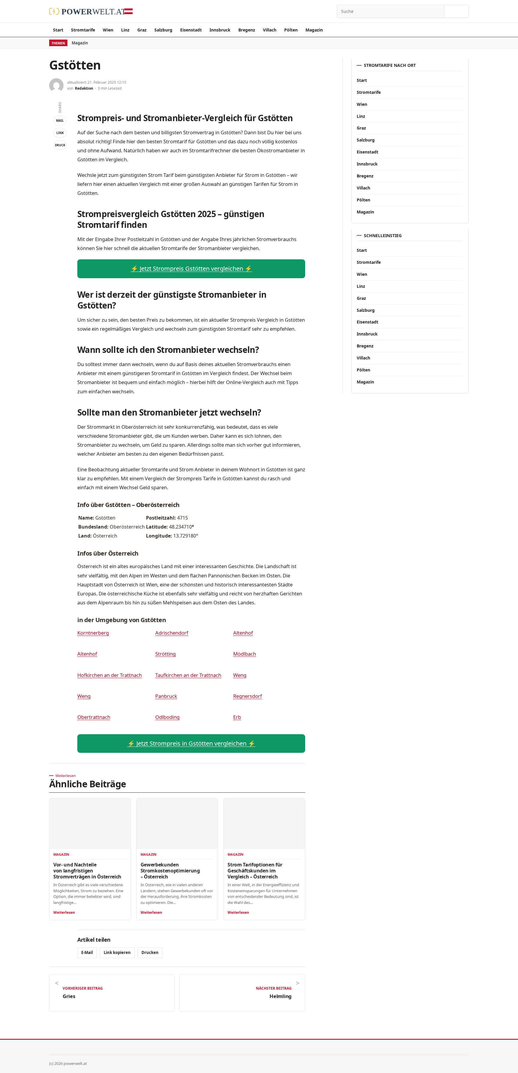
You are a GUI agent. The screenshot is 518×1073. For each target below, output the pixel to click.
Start (58, 30)
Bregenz (246, 30)
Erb (237, 717)
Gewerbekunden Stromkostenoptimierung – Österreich (170, 870)
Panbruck (166, 696)
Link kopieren (117, 952)
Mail (60, 120)
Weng (239, 675)
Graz (142, 30)
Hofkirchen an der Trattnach (109, 675)
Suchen (456, 11)
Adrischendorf (171, 632)
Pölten (291, 30)
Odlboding (167, 717)
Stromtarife (83, 30)
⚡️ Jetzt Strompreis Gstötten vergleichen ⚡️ (191, 268)
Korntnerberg (93, 632)
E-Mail (87, 952)
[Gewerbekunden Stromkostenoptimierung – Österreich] (177, 823)
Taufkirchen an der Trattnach (188, 675)
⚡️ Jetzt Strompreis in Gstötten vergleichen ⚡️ (191, 743)
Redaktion (84, 88)
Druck (60, 145)
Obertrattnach (93, 717)
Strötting (165, 653)
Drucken (150, 952)
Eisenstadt (191, 30)
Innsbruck (220, 30)
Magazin (314, 30)
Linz (125, 30)
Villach (269, 30)
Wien (108, 30)
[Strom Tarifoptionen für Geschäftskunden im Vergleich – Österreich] (264, 823)
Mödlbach (244, 653)
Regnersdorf (247, 696)
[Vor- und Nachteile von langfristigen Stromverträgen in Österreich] (90, 823)
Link (60, 133)
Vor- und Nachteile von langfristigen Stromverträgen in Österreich (87, 870)
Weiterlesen (64, 912)
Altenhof (243, 632)
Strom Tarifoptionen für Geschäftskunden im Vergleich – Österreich (255, 870)
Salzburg (163, 30)
